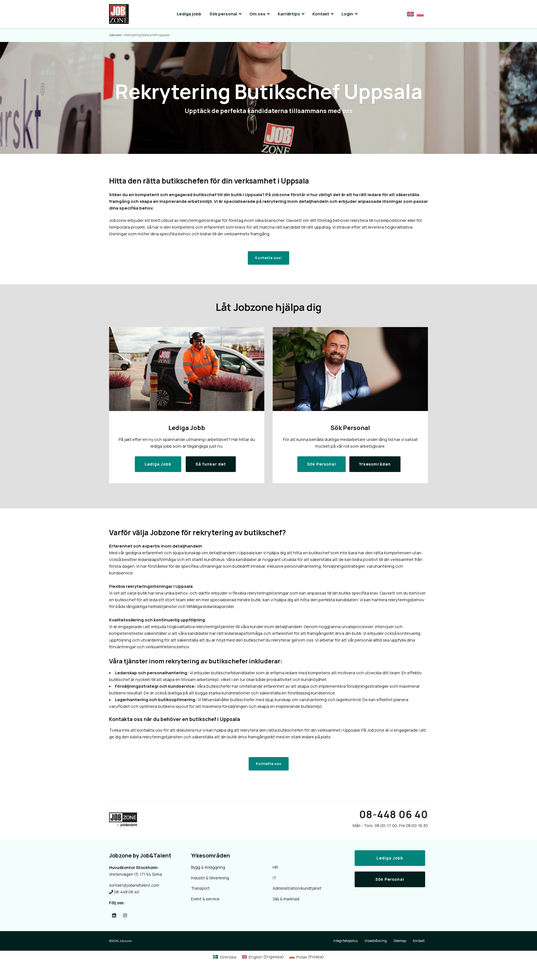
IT (274, 877)
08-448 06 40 (393, 814)
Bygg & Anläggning (208, 867)
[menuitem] (224, 956)
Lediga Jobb (389, 858)
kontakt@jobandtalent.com (134, 885)
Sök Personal (389, 879)
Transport (200, 888)
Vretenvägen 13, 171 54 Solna (135, 874)
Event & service (205, 898)
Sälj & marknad (286, 898)
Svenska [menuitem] (228, 957)
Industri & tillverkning (210, 877)
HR (275, 867)
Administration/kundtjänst (297, 888)
